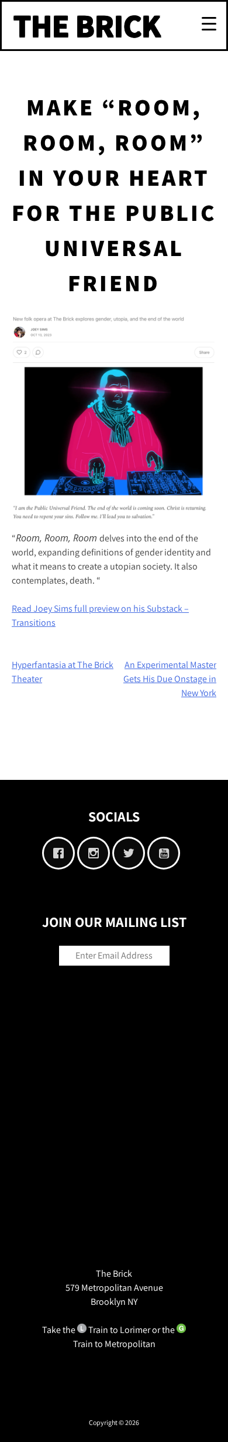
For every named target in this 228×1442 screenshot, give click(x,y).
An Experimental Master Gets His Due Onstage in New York (169, 679)
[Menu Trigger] (208, 23)
